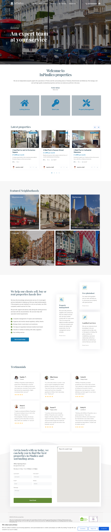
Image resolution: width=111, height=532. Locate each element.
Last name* (16, 473)
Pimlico (15, 146)
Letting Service (25, 109)
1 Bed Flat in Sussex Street (53, 150)
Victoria (77, 146)
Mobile (34, 480)
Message (16, 487)
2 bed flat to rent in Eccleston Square (23, 151)
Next (98, 127)
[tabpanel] (25, 150)
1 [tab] (52, 173)
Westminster (17, 197)
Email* (15, 480)
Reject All (93, 528)
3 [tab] (57, 173)
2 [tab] (54, 173)
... (31, 159)
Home (34, 3)
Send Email (32, 500)
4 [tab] (59, 173)
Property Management (86, 109)
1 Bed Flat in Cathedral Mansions (82, 151)
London (19, 146)
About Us (53, 3)
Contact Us (72, 3)
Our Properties (43, 3)
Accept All (104, 528)
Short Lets (55, 109)
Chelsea (15, 233)
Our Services (62, 3)
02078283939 (92, 4)
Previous (95, 127)
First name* (36, 473)
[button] (20, 339)
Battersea (76, 197)
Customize (82, 528)
